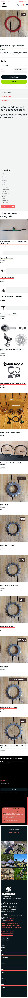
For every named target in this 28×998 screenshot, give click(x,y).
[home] (3, 5)
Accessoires (5, 202)
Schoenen (4, 186)
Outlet (3, 184)
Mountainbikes (5, 193)
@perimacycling (14, 832)
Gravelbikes (5, 195)
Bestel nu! (14, 82)
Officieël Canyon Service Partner (10, 925)
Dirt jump (4, 177)
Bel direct (3, 1)
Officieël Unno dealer (7, 935)
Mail (8, 1)
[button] (23, 1)
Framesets (4, 182)
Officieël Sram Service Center (9, 923)
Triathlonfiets (5, 189)
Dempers (4, 198)
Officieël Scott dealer (7, 933)
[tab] (14, 92)
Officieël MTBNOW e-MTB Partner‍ (11, 927)
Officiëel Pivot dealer (7, 931)
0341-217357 (10, 919)
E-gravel (4, 178)
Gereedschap (5, 200)
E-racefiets (4, 180)
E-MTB (3, 175)
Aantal (2, 71)
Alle (3, 173)
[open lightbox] (14, 23)
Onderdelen (5, 187)
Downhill (4, 191)
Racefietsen (5, 196)
